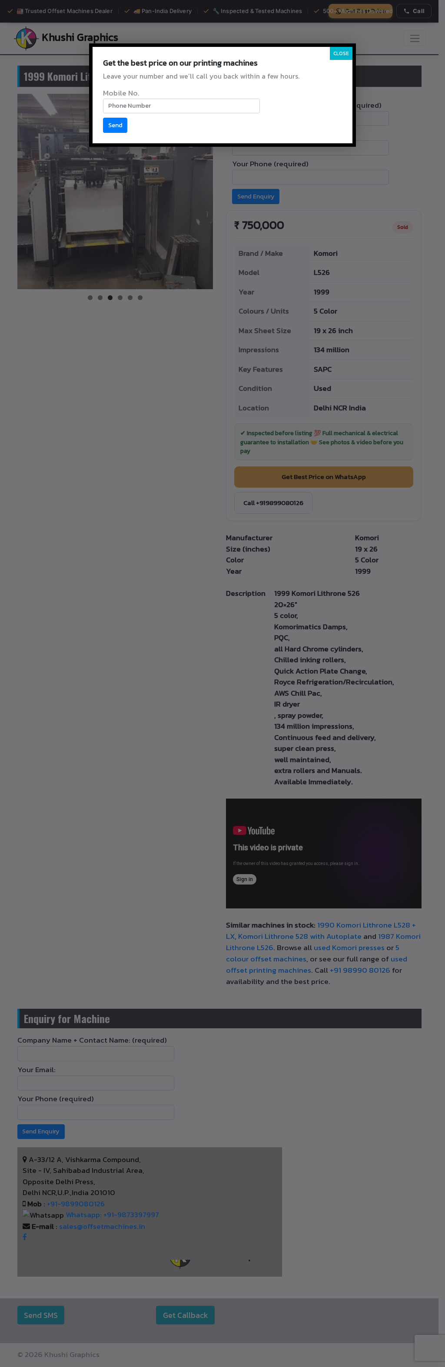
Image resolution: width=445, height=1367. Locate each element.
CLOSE (341, 53)
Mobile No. (121, 93)
